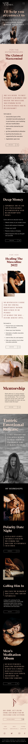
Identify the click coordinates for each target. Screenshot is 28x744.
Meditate (9, 683)
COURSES (23, 726)
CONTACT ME (23, 728)
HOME (5, 726)
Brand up (23, 741)
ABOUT (14, 726)
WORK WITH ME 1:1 (14, 728)
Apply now (11, 144)
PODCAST (5, 728)
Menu (23, 3)
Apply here (11, 407)
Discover (10, 611)
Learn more (11, 240)
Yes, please (12, 449)
